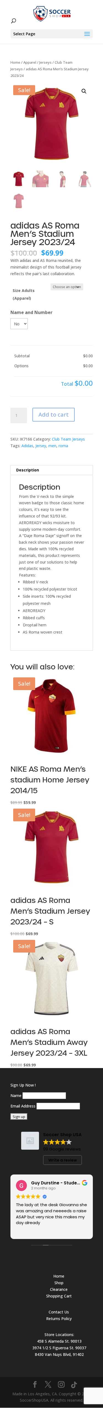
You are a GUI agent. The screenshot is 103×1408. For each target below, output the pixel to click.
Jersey (40, 445)
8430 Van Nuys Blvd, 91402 (59, 1354)
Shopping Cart (59, 1296)
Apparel (29, 62)
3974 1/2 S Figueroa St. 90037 (59, 1347)
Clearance (59, 1289)
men (52, 445)
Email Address (22, 1106)
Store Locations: (59, 1334)
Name (15, 1095)
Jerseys (45, 62)
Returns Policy (59, 1318)
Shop (58, 1282)
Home (15, 62)
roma (63, 445)
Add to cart (53, 414)
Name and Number (31, 312)
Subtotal (22, 355)
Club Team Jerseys (68, 439)
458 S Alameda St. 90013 (59, 1341)
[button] (84, 91)
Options (21, 365)
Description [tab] (27, 470)
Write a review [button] (62, 1160)
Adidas (27, 445)
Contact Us (59, 1312)
